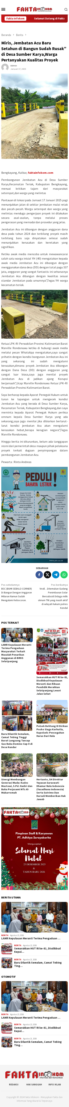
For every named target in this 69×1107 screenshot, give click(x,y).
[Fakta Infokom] (34, 8)
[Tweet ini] (47, 574)
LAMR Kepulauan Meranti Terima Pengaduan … (30, 938)
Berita (4, 935)
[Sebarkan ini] (39, 574)
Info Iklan (54, 1084)
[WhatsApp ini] (64, 574)
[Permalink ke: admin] (5, 67)
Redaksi (13, 1084)
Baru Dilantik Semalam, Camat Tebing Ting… (38, 964)
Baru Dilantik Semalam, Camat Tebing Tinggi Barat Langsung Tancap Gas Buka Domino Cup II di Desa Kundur (17, 740)
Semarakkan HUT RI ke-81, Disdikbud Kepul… (37, 950)
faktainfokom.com (40, 172)
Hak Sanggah (34, 1084)
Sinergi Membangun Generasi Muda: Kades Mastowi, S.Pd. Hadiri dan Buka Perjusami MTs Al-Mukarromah (16, 786)
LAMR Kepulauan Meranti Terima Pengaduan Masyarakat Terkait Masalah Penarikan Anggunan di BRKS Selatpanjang (16, 653)
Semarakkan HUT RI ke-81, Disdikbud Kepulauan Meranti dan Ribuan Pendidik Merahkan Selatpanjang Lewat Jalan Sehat (52, 685)
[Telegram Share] (55, 574)
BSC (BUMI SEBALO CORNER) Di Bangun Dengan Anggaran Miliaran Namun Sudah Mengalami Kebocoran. (16, 592)
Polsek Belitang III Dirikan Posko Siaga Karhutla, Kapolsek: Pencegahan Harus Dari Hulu (52, 731)
